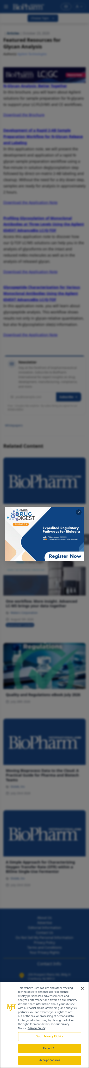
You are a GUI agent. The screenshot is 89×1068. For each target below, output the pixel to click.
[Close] (82, 988)
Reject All (49, 1048)
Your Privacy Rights (49, 1036)
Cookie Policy (36, 1028)
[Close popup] (79, 512)
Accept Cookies (49, 1060)
